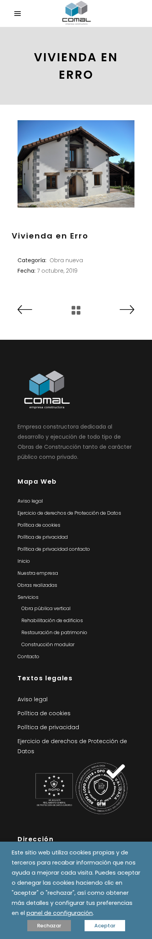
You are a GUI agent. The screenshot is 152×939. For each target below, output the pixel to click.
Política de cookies (39, 525)
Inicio (24, 561)
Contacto (28, 656)
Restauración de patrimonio (54, 632)
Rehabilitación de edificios (52, 620)
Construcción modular (47, 644)
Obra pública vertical (46, 608)
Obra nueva (66, 260)
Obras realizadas (37, 585)
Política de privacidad (43, 537)
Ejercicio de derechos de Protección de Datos (69, 513)
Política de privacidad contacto (54, 549)
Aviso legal (30, 501)
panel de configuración (60, 913)
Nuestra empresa (38, 573)
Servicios (28, 597)
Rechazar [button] (49, 925)
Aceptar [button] (104, 925)
